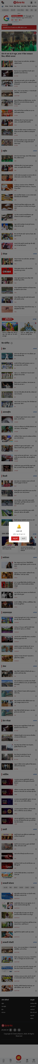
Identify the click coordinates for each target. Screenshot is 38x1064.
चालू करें (15, 538)
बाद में (23, 538)
